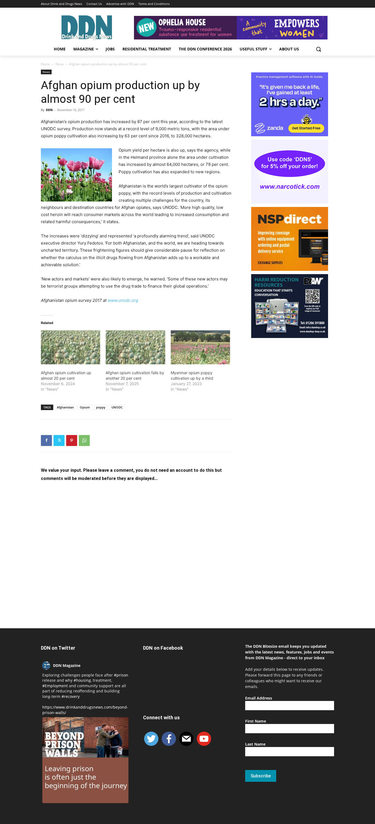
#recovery (70, 696)
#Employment (55, 685)
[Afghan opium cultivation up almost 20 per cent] (70, 347)
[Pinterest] (71, 440)
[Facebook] (46, 440)
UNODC (117, 407)
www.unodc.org (123, 300)
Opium (85, 407)
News (59, 64)
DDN (49, 110)
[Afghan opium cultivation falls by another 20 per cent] (135, 347)
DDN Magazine (66, 665)
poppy (100, 407)
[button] (318, 49)
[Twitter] (59, 440)
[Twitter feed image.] (85, 760)
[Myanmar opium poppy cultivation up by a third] (200, 347)
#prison (121, 675)
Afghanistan (65, 407)
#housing (82, 680)
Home (45, 64)
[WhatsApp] (84, 440)
